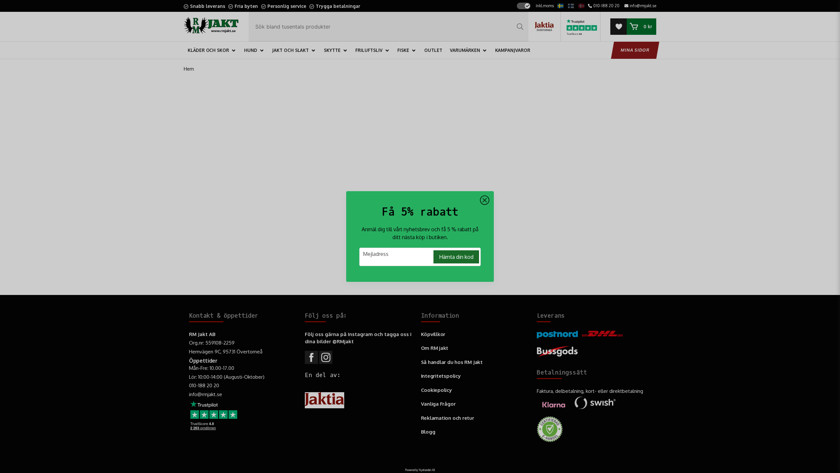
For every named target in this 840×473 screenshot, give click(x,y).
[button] (485, 200)
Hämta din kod (456, 257)
